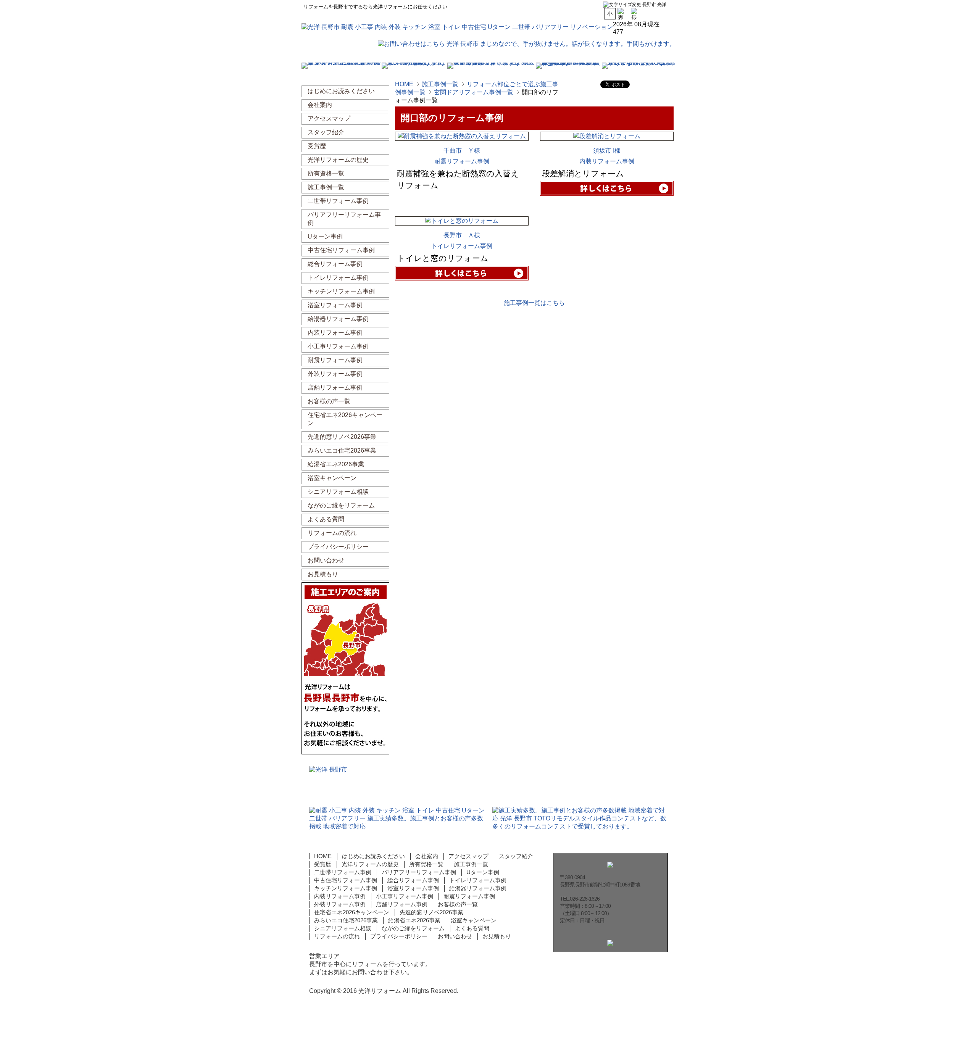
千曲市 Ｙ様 (461, 150)
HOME (404, 84)
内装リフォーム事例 (606, 161)
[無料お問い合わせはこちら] (706, 112)
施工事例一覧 (440, 84)
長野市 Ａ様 (461, 235)
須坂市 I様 (607, 150)
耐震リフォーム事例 (461, 161)
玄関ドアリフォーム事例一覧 (473, 92)
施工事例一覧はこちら (534, 303)
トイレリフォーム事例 (461, 246)
